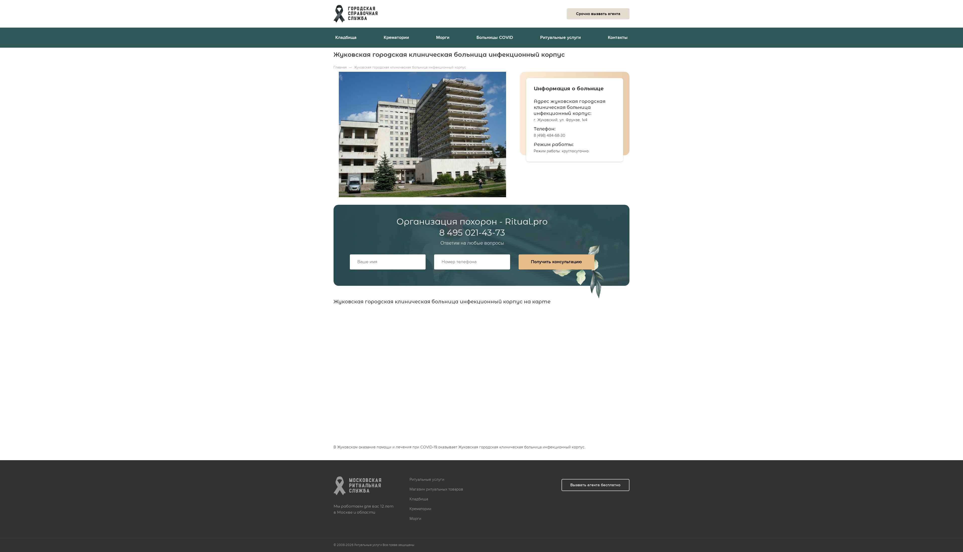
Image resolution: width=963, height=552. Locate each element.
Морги (442, 37)
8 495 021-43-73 (472, 232)
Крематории (396, 37)
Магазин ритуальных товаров (436, 489)
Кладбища (346, 37)
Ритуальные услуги (560, 37)
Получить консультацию (556, 261)
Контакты (618, 37)
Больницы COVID (494, 37)
